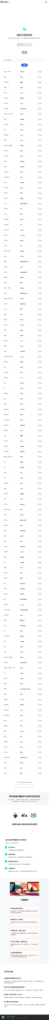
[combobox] (24, 44)
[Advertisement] (24, 14)
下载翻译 (24, 65)
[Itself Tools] (24, 820)
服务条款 (9, 1016)
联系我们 (25, 1018)
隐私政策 (13, 1016)
